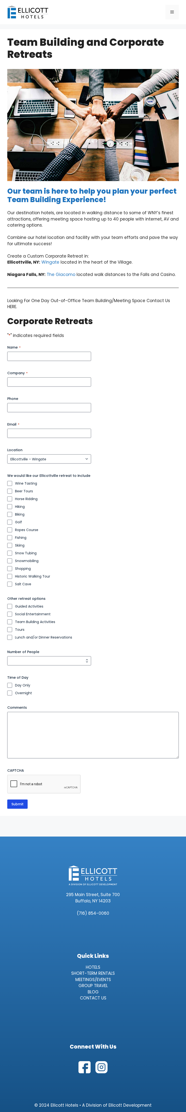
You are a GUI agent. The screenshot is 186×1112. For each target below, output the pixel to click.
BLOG (93, 992)
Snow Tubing (26, 553)
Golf (18, 522)
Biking (19, 514)
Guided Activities (29, 606)
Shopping (23, 568)
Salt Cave (23, 584)
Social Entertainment (33, 614)
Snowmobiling (27, 560)
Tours (19, 629)
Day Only (22, 685)
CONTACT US (93, 998)
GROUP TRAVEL (93, 986)
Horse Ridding (26, 498)
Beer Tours (24, 491)
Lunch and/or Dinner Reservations (43, 637)
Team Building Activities (35, 621)
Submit (17, 804)
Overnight (23, 693)
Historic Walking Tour (32, 576)
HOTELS (93, 967)
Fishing (20, 537)
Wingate (50, 262)
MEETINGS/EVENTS (93, 980)
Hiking (20, 506)
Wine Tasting (26, 483)
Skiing (19, 545)
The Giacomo (62, 274)
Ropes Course (26, 529)
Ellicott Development (130, 1105)
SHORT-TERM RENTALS (93, 973)
